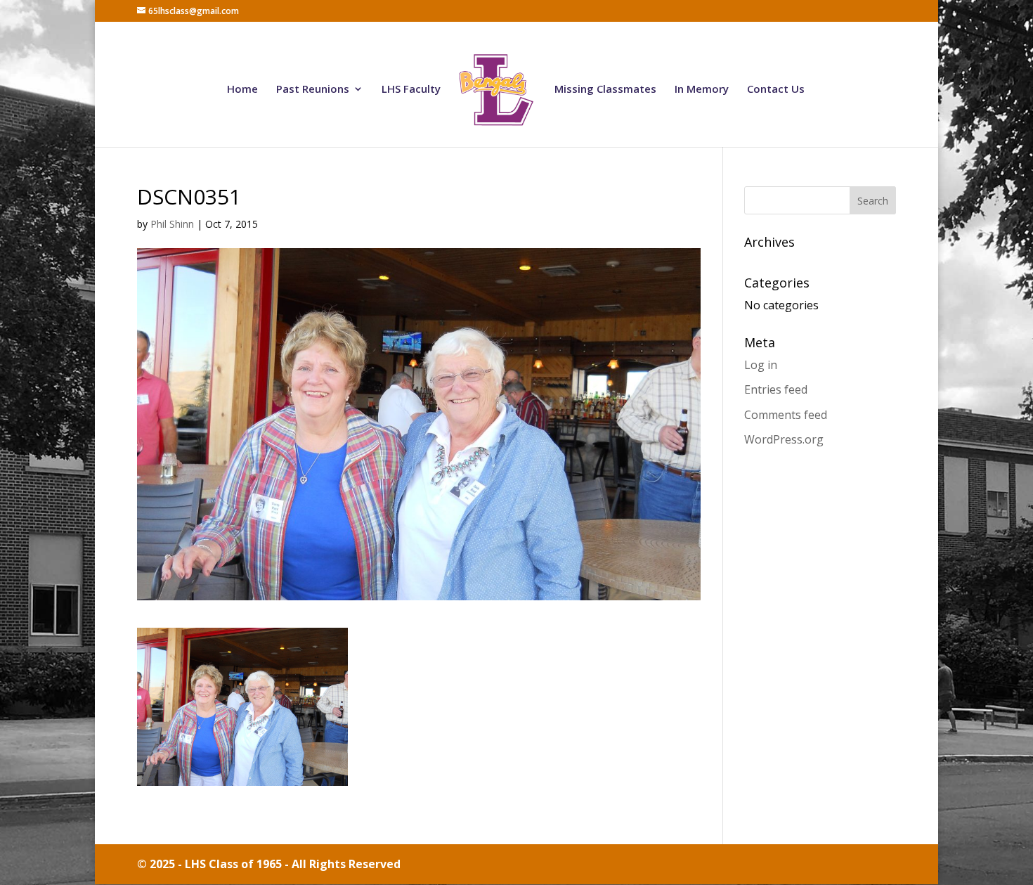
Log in (760, 365)
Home (242, 90)
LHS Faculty (411, 90)
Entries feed (775, 389)
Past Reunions (312, 90)
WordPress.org (784, 439)
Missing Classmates (605, 90)
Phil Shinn (172, 224)
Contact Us (776, 90)
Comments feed (785, 414)
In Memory (702, 90)
